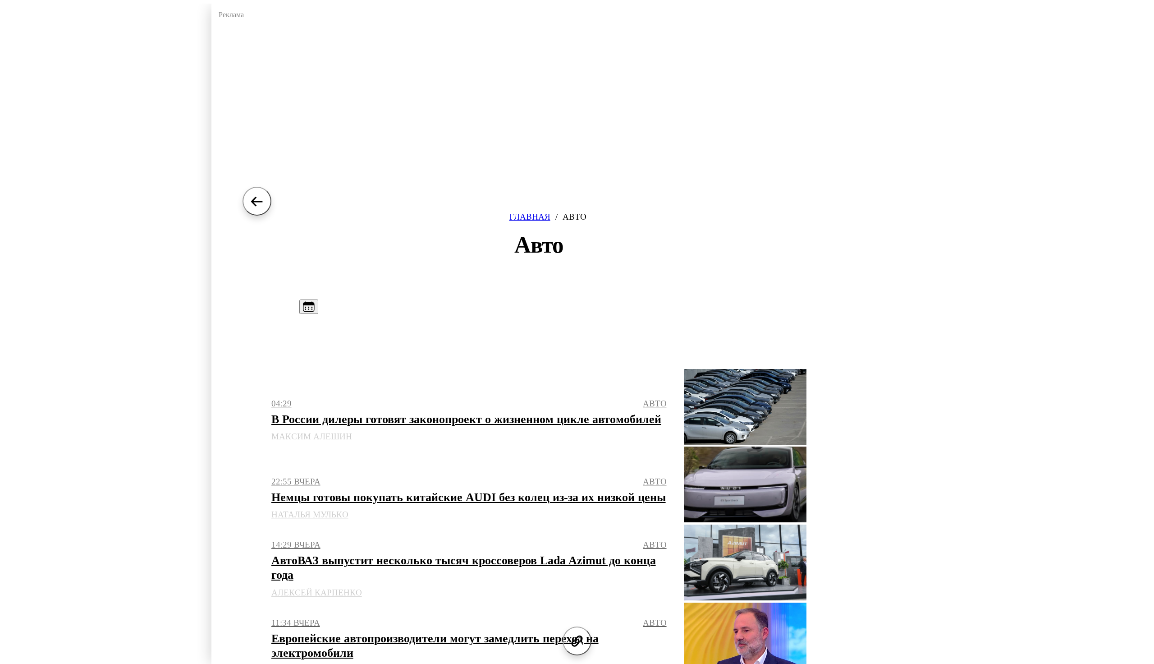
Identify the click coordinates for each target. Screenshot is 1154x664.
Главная (529, 216)
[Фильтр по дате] (308, 307)
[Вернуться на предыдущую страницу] (257, 201)
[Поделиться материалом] (577, 641)
